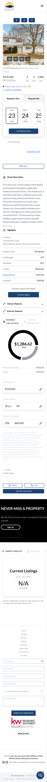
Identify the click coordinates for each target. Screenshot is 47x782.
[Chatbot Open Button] (40, 775)
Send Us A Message (23, 713)
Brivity (22, 776)
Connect (23, 655)
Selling (23, 641)
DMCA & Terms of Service (26, 779)
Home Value (23, 648)
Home (23, 631)
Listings (23, 634)
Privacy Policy (8, 779)
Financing (23, 645)
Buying (23, 638)
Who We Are (23, 652)
